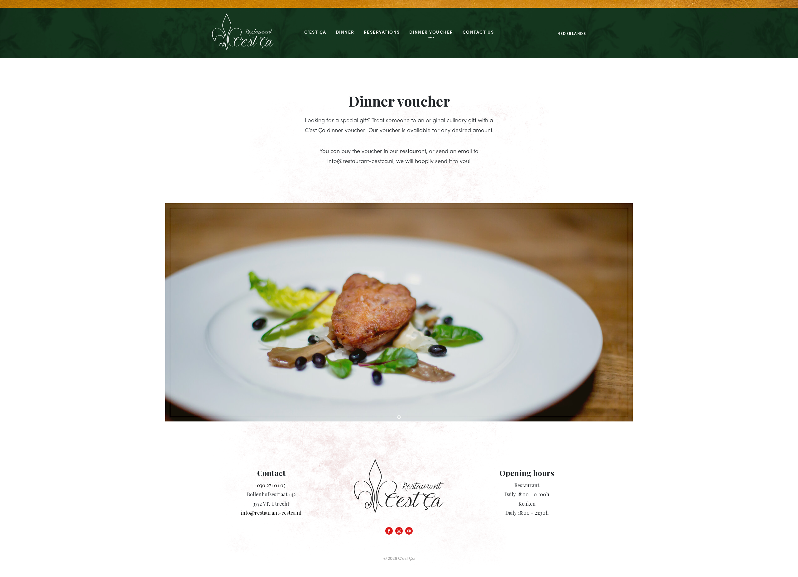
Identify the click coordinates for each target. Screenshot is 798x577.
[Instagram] (399, 529)
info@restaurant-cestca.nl (271, 512)
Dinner (345, 32)
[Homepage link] (243, 33)
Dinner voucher (431, 32)
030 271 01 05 (271, 485)
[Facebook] (389, 529)
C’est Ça (315, 32)
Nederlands (571, 33)
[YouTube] (409, 529)
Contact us (478, 32)
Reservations (382, 32)
